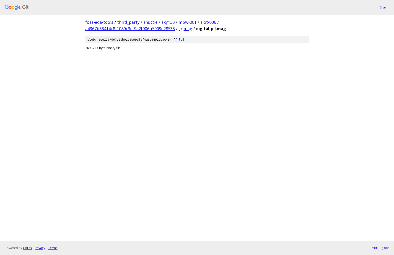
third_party (128, 22)
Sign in (384, 7)
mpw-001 (188, 22)
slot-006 (208, 22)
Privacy (40, 248)
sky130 (168, 22)
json (385, 248)
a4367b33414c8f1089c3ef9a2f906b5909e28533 (130, 28)
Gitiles (27, 248)
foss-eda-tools (99, 22)
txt (375, 248)
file (178, 40)
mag (188, 28)
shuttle (150, 22)
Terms (52, 248)
